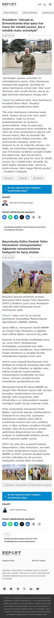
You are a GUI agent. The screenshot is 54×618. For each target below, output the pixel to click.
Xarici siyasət (8, 36)
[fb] (4, 217)
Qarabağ (23, 178)
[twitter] (22, 217)
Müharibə (8, 178)
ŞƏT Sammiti (30, 12)
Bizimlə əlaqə (38, 560)
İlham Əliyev (10, 12)
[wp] (10, 217)
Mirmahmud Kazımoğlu (21, 203)
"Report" (7, 100)
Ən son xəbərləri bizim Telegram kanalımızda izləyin (24, 189)
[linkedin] (27, 217)
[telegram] (16, 217)
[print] (33, 217)
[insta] (11, 589)
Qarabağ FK (38, 178)
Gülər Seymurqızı (18, 509)
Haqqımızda (8, 560)
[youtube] (37, 589)
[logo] (9, 4)
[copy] (39, 217)
